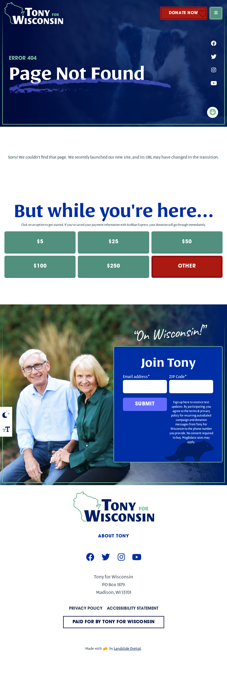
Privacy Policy (85, 609)
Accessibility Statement (132, 609)
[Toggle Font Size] (6, 429)
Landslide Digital (127, 648)
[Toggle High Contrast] (6, 414)
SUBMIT (145, 404)
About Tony (113, 536)
